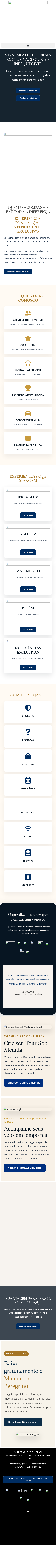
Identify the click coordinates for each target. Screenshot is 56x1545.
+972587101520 (33, 1466)
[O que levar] (28, 756)
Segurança (28, 716)
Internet (28, 837)
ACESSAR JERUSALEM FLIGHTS (25, 1167)
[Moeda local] (28, 804)
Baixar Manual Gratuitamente (23, 1422)
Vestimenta (28, 885)
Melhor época (28, 788)
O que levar (28, 764)
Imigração (28, 861)
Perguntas (28, 740)
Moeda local (28, 812)
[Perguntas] (28, 732)
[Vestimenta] (28, 877)
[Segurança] (28, 708)
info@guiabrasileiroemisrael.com (31, 1463)
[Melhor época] (28, 780)
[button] (28, 45)
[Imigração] (28, 852)
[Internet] (28, 828)
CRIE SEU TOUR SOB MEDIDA (24, 1082)
